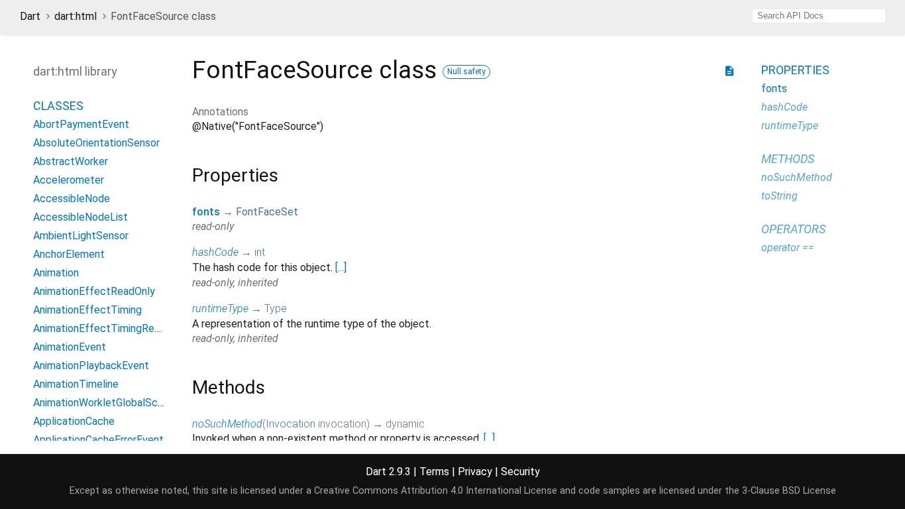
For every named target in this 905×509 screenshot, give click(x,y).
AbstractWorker (70, 161)
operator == (787, 247)
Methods (787, 159)
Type (275, 308)
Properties (795, 70)
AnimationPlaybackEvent (91, 365)
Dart (30, 16)
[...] (340, 267)
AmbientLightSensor (81, 235)
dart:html (75, 16)
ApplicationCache (74, 421)
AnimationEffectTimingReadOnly (109, 328)
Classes (58, 106)
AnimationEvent (69, 347)
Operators (793, 229)
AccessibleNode (71, 198)
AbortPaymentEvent (81, 124)
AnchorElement (69, 254)
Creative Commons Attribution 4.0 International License (435, 490)
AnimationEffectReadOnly (94, 291)
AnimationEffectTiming (87, 310)
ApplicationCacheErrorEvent (98, 439)
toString (779, 196)
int (259, 252)
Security (520, 471)
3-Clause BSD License (789, 490)
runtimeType (220, 308)
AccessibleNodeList (80, 217)
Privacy (475, 471)
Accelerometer (68, 180)
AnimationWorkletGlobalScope (104, 402)
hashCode (215, 252)
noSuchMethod (227, 424)
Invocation (290, 424)
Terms (434, 471)
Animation (56, 272)
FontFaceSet (267, 211)
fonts (206, 211)
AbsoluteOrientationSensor (96, 143)
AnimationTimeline (76, 384)
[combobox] (819, 16)
